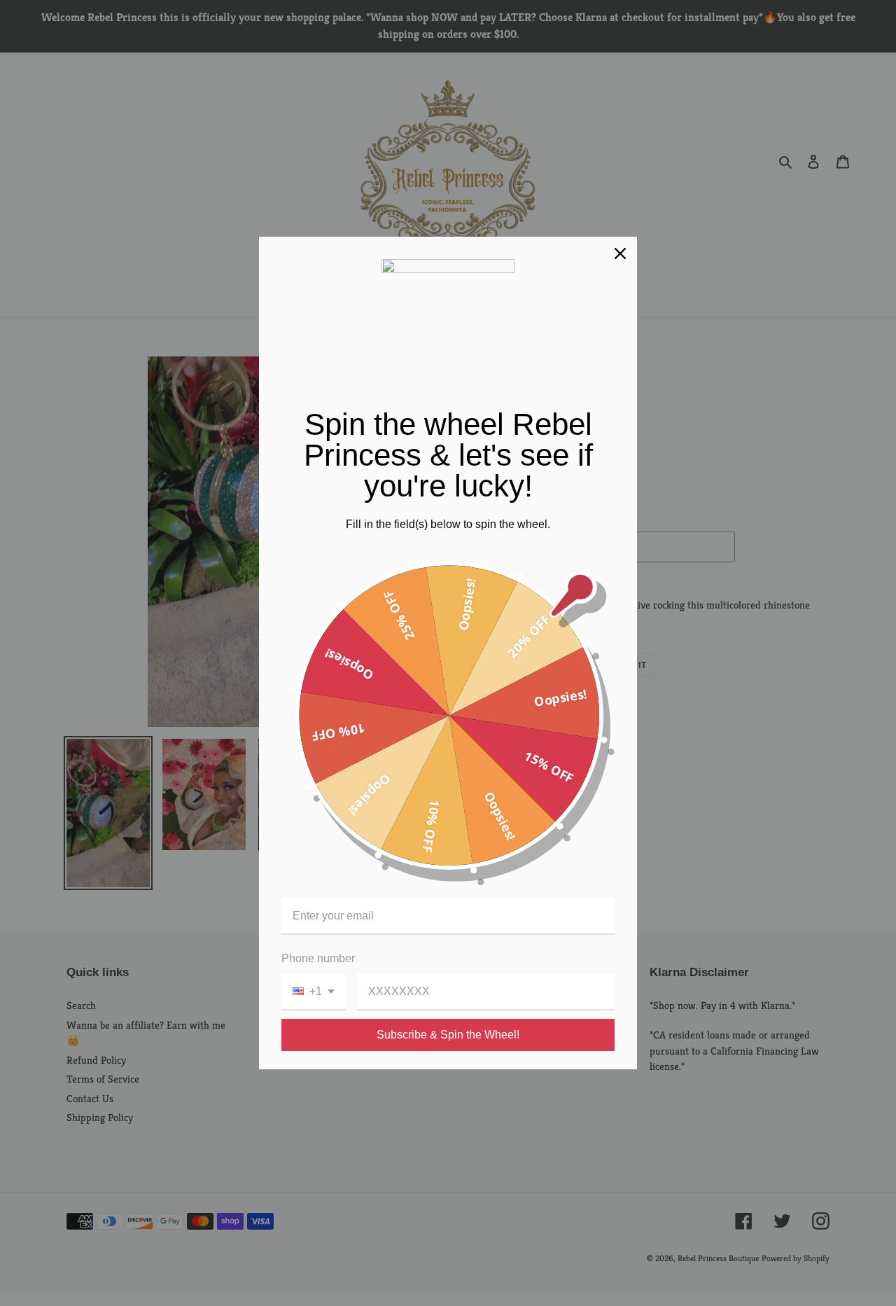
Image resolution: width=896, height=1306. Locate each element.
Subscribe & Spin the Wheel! (448, 1035)
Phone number (318, 958)
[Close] (620, 253)
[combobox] (313, 991)
